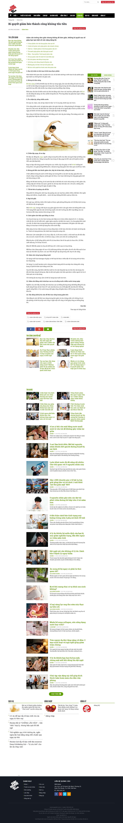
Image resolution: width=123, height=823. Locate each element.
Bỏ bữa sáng (30, 84)
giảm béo (66, 317)
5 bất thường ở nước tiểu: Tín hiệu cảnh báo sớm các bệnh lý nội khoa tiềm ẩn (78, 406)
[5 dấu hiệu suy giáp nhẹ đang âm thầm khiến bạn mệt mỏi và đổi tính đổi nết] (32, 407)
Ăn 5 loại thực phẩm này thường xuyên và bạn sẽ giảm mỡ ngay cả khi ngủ (15, 61)
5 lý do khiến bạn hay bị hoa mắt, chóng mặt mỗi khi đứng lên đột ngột (66, 659)
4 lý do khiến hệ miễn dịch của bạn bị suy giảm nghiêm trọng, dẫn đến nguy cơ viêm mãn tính (67, 535)
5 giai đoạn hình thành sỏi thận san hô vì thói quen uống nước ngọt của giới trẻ (15, 70)
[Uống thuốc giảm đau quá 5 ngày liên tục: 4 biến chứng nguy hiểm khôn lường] (63, 396)
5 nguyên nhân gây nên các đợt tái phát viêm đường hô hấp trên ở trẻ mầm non (68, 500)
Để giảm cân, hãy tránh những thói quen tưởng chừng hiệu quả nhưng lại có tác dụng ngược (15, 52)
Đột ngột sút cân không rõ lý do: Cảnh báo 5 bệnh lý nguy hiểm (67, 552)
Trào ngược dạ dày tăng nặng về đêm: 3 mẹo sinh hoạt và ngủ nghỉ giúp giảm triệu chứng (67, 642)
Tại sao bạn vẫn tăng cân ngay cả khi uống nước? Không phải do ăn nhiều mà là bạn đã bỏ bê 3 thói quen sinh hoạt (15, 80)
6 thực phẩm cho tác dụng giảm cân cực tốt (41, 43)
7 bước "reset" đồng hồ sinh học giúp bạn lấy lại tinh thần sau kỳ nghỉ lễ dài (102, 134)
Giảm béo (79, 15)
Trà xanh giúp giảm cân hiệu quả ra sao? (40, 51)
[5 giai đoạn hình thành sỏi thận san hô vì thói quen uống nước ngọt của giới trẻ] (63, 353)
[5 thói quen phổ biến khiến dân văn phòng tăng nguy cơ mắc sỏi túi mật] (32, 416)
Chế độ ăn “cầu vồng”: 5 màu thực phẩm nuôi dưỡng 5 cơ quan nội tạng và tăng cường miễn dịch (68, 708)
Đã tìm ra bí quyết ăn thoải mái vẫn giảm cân (42, 67)
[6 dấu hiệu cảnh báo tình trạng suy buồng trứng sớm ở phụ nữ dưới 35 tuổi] (37, 521)
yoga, (41, 157)
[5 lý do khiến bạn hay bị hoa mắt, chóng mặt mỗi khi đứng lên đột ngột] (37, 664)
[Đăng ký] (86, 708)
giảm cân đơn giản (73, 321)
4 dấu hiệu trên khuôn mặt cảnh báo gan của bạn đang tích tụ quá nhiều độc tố (102, 89)
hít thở (74, 164)
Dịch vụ (87, 15)
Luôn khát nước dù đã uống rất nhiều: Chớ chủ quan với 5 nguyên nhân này (67, 463)
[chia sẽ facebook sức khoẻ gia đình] (56, 794)
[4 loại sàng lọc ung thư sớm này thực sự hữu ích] (37, 610)
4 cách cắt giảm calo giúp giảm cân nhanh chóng (43, 46)
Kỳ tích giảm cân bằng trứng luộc (38, 59)
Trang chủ (11, 20)
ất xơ (83, 91)
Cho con (72, 15)
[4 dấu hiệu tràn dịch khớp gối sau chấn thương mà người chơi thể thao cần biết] (32, 396)
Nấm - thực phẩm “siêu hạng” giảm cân (40, 54)
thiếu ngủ (32, 208)
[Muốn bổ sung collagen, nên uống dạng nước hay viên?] (37, 628)
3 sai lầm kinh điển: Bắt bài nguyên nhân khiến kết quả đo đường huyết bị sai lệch (67, 446)
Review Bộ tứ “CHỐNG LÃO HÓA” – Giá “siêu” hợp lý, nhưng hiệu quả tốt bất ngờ (26, 725)
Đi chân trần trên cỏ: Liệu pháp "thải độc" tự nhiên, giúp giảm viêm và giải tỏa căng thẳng (102, 152)
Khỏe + (52, 433)
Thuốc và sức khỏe (25, 15)
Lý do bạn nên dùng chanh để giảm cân (40, 62)
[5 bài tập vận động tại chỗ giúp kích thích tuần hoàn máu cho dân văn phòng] (37, 681)
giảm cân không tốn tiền (53, 321)
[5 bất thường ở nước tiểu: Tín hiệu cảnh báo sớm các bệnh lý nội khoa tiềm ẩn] (63, 407)
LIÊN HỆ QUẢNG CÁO (62, 781)
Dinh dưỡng (37, 15)
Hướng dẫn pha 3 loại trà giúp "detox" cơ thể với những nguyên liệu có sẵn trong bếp (102, 81)
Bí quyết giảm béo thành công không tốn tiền (37, 24)
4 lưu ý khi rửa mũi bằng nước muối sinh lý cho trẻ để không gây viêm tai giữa (67, 428)
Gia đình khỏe (54, 15)
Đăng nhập (95, 15)
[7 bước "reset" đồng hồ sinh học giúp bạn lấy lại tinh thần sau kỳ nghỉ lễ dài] (90, 134)
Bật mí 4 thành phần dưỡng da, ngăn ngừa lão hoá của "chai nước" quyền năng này (32, 707)
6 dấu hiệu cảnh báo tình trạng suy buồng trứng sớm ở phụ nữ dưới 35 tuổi (67, 516)
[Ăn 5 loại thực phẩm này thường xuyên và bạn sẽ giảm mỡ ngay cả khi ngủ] (32, 353)
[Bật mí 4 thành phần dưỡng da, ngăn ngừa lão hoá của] (14, 708)
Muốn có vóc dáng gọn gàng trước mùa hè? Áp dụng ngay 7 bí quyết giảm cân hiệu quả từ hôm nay (78, 364)
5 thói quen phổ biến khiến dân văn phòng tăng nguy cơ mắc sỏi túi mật (47, 416)
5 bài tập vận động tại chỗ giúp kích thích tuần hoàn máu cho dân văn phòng (66, 677)
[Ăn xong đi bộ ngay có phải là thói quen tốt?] (37, 575)
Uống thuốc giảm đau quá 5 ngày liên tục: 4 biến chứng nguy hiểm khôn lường (78, 396)
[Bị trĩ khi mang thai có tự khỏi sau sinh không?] (37, 592)
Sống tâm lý (64, 15)
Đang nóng (108, 75)
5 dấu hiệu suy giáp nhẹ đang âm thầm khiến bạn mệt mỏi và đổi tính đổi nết (47, 406)
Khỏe (16, 16)
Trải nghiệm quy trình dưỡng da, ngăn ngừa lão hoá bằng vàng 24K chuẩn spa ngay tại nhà (26, 734)
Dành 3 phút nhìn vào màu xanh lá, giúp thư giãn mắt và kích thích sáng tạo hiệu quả (103, 98)
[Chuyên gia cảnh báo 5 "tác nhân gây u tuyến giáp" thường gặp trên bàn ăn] (90, 161)
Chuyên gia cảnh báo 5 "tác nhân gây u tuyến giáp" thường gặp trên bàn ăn (102, 160)
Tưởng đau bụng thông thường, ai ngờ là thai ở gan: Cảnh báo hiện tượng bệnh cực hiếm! (103, 107)
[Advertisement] (56, 382)
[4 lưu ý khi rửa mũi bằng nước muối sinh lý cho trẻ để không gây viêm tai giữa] (37, 432)
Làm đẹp (45, 15)
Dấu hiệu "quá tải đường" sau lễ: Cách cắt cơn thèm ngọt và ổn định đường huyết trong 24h (102, 116)
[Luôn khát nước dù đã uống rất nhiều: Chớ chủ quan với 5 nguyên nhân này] (37, 468)
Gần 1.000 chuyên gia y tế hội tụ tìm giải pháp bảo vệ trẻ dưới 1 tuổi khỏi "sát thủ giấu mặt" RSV (66, 482)
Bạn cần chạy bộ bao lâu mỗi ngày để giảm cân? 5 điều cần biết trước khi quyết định (15, 43)
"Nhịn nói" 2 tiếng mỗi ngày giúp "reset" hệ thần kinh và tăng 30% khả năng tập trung (103, 125)
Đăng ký (103, 15)
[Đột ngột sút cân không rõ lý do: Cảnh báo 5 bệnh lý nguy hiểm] (37, 557)
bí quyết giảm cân (52, 317)
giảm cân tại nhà (35, 321)
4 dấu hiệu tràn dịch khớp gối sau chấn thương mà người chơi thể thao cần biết (47, 396)
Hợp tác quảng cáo (108, 2)
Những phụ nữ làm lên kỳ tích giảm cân (40, 65)
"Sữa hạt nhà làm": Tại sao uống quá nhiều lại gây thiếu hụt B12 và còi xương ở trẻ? (102, 142)
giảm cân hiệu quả (35, 317)
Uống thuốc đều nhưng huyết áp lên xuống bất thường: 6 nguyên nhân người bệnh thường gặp (78, 417)
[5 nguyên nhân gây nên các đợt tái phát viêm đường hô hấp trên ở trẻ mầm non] (37, 504)
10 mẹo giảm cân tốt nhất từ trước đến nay (41, 57)
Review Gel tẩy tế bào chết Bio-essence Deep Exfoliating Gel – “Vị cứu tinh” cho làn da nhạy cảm (26, 744)
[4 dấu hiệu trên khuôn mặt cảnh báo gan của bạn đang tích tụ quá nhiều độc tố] (90, 89)
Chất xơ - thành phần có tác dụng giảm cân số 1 (42, 49)
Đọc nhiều (94, 75)
